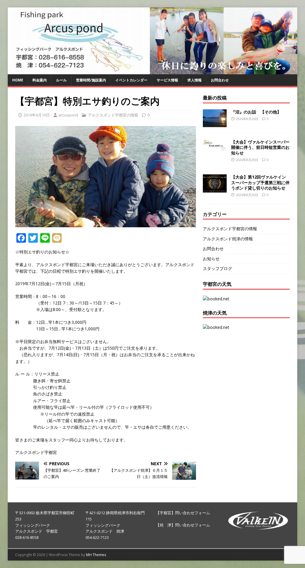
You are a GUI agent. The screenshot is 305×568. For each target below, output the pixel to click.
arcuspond (68, 115)
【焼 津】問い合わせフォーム (183, 525)
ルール (61, 80)
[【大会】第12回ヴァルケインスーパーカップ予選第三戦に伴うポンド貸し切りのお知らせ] (215, 189)
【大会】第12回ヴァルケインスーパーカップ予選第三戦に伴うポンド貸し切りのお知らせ (260, 182)
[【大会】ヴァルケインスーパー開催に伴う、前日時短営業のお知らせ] (215, 147)
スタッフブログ (217, 268)
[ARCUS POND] (153, 71)
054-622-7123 (97, 537)
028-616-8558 (26, 537)
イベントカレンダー (131, 80)
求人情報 (194, 80)
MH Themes (96, 554)
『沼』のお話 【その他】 (256, 112)
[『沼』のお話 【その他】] (215, 124)
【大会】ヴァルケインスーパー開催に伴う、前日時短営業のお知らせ (260, 147)
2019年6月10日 (37, 115)
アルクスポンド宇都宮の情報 (113, 115)
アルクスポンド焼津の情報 (228, 239)
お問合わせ (220, 80)
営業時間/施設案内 (91, 80)
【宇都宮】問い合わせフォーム (183, 512)
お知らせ (211, 258)
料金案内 (39, 80)
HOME (17, 80)
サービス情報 (167, 80)
